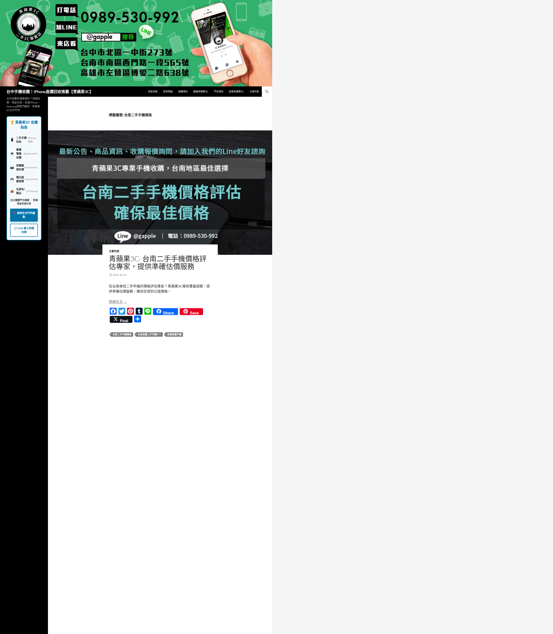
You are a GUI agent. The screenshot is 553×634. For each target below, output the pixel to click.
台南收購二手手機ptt (149, 334)
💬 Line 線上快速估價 (24, 230)
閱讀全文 (118, 302)
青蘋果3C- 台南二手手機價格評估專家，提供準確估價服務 (158, 262)
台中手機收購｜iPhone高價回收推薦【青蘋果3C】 (49, 91)
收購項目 (183, 91)
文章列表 (254, 91)
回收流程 (152, 91)
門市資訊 (218, 91)
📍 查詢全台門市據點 (24, 215)
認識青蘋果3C (236, 91)
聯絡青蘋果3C (200, 91)
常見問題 (168, 91)
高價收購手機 (174, 334)
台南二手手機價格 (122, 334)
